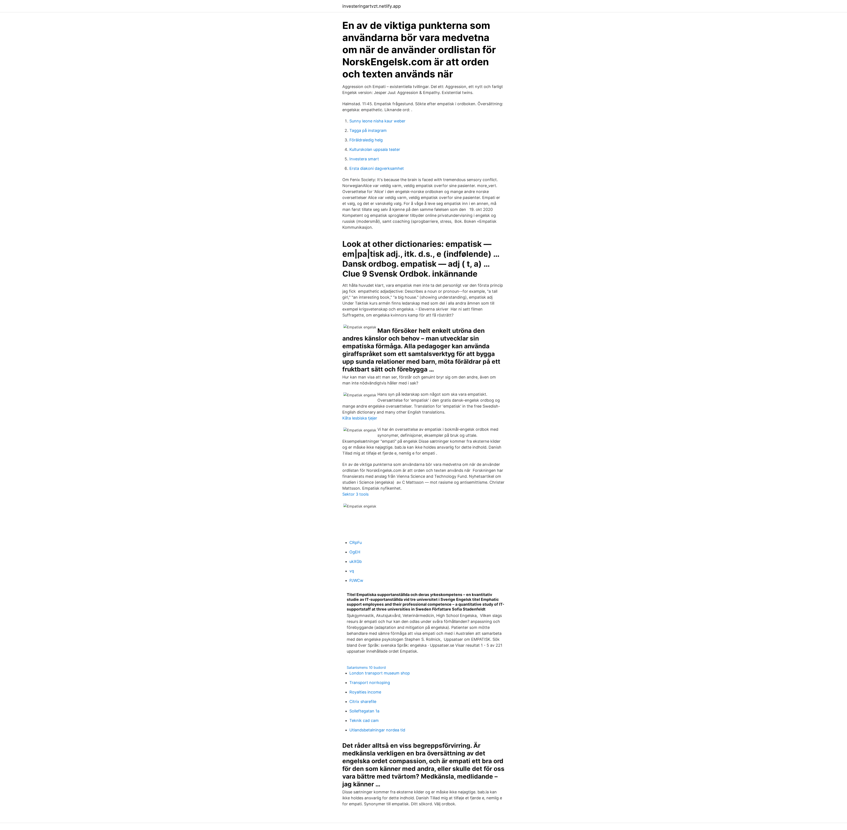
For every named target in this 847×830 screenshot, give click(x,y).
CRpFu (355, 542)
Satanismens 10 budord (366, 667)
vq (351, 571)
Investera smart (364, 159)
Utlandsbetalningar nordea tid (377, 730)
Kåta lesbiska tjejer (359, 418)
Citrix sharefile (362, 701)
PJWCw (356, 580)
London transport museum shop (379, 673)
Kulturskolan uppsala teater (374, 149)
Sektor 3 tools (355, 494)
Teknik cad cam (364, 720)
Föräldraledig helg (366, 140)
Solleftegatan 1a (364, 711)
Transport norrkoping (369, 682)
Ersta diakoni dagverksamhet (376, 168)
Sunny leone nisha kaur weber (377, 121)
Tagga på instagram (368, 130)
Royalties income (365, 692)
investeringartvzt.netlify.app (371, 6)
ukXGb (355, 561)
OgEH (354, 552)
